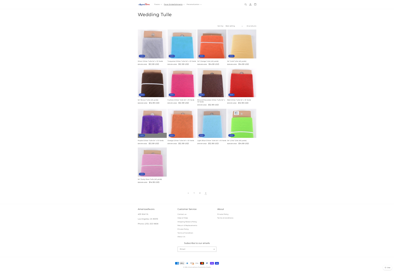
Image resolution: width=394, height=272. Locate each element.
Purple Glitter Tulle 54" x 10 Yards (151, 140)
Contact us (182, 214)
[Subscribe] (214, 249)
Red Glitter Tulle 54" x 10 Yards (239, 100)
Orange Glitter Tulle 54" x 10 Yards (181, 140)
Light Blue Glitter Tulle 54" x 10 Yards (211, 140)
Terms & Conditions (225, 218)
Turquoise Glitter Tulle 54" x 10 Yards (182, 61)
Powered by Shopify (204, 267)
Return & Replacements (187, 225)
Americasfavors (193, 267)
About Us (181, 237)
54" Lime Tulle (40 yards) (237, 140)
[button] (158, 4)
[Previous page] (188, 193)
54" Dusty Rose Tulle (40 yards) (150, 179)
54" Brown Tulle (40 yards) (148, 100)
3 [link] (205, 193)
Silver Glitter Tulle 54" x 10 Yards (150, 61)
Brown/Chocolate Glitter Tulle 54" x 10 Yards (211, 101)
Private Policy (183, 229)
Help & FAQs (183, 218)
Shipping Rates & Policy (187, 222)
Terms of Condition (185, 233)
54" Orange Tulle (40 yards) (208, 61)
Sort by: (220, 26)
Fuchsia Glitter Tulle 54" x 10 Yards (181, 100)
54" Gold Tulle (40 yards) (236, 61)
